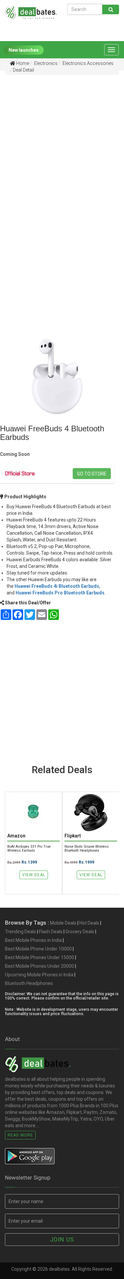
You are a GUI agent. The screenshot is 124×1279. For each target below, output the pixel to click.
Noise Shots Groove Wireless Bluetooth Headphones (86, 848)
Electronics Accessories (87, 63)
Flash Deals (50, 931)
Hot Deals (89, 923)
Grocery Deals (79, 931)
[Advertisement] (62, 143)
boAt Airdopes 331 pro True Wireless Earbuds (29, 848)
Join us (62, 1239)
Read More (20, 1135)
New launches (24, 50)
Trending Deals (20, 931)
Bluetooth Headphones (29, 983)
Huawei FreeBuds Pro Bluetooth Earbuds (60, 592)
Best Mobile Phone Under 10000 (38, 948)
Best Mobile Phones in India (33, 940)
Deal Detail (23, 70)
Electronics (45, 63)
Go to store (91, 473)
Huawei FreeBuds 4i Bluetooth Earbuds (57, 586)
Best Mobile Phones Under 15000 (39, 957)
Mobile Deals (63, 923)
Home (22, 63)
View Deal (33, 875)
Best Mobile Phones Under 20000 (39, 966)
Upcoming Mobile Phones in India (39, 974)
